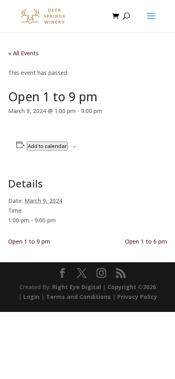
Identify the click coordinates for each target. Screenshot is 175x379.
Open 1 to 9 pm (29, 241)
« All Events (23, 53)
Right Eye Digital (76, 287)
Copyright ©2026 (131, 287)
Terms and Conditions (78, 297)
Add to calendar (47, 146)
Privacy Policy (137, 297)
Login (31, 297)
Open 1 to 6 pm (146, 241)
